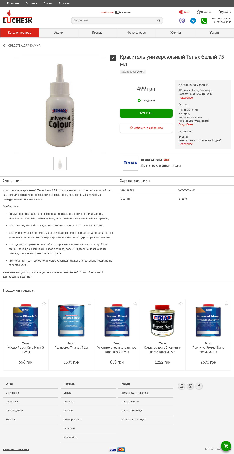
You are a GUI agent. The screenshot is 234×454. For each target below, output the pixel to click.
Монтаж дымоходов (132, 410)
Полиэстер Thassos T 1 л (71, 347)
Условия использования (16, 449)
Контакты (13, 3)
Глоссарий (69, 428)
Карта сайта (70, 437)
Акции (58, 33)
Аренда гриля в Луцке (133, 419)
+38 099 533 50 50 (221, 22)
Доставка (31, 3)
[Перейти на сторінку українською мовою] (117, 12)
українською (107, 12)
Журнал (175, 33)
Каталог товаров (19, 33)
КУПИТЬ (146, 113)
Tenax (166, 159)
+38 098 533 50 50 (221, 18)
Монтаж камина (130, 401)
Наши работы (13, 401)
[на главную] (17, 16)
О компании (12, 392)
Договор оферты (72, 419)
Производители (14, 410)
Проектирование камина (134, 392)
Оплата (48, 3)
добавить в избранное (148, 128)
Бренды (97, 33)
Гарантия (64, 3)
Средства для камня (24, 46)
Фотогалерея (136, 33)
